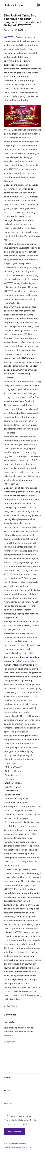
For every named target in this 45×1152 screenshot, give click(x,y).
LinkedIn (7, 1147)
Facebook (26, 1147)
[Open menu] (39, 5)
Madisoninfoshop (13, 4)
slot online (27, 656)
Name (8, 1077)
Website (8, 1103)
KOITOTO (8, 37)
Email (7, 1090)
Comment (9, 1041)
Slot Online (12, 1006)
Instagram (16, 1147)
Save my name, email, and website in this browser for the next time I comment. (22, 1120)
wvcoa (28, 30)
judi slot (30, 491)
